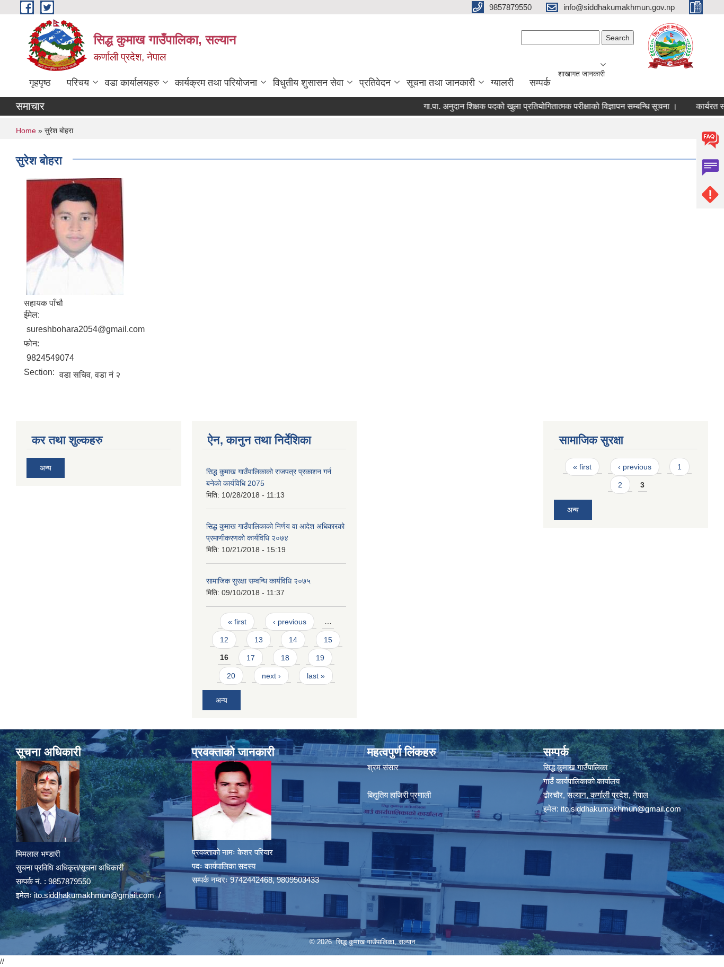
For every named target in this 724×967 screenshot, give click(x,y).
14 (293, 639)
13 (258, 639)
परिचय (78, 82)
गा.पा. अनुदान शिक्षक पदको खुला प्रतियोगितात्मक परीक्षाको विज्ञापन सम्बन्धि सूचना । (533, 106)
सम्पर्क (539, 82)
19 (320, 658)
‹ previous (289, 621)
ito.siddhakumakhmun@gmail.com (94, 895)
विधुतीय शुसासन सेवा (308, 82)
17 (250, 658)
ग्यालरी (502, 82)
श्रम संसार (383, 767)
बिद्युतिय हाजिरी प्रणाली (399, 794)
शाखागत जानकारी (581, 73)
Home (26, 130)
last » (316, 676)
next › (271, 676)
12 (224, 639)
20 (231, 676)
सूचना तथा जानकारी (441, 82)
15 (328, 639)
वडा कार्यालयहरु (132, 82)
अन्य (45, 468)
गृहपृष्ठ (40, 82)
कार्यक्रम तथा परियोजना (216, 82)
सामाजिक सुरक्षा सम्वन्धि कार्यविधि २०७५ (258, 581)
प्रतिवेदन (375, 82)
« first (237, 621)
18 (285, 658)
